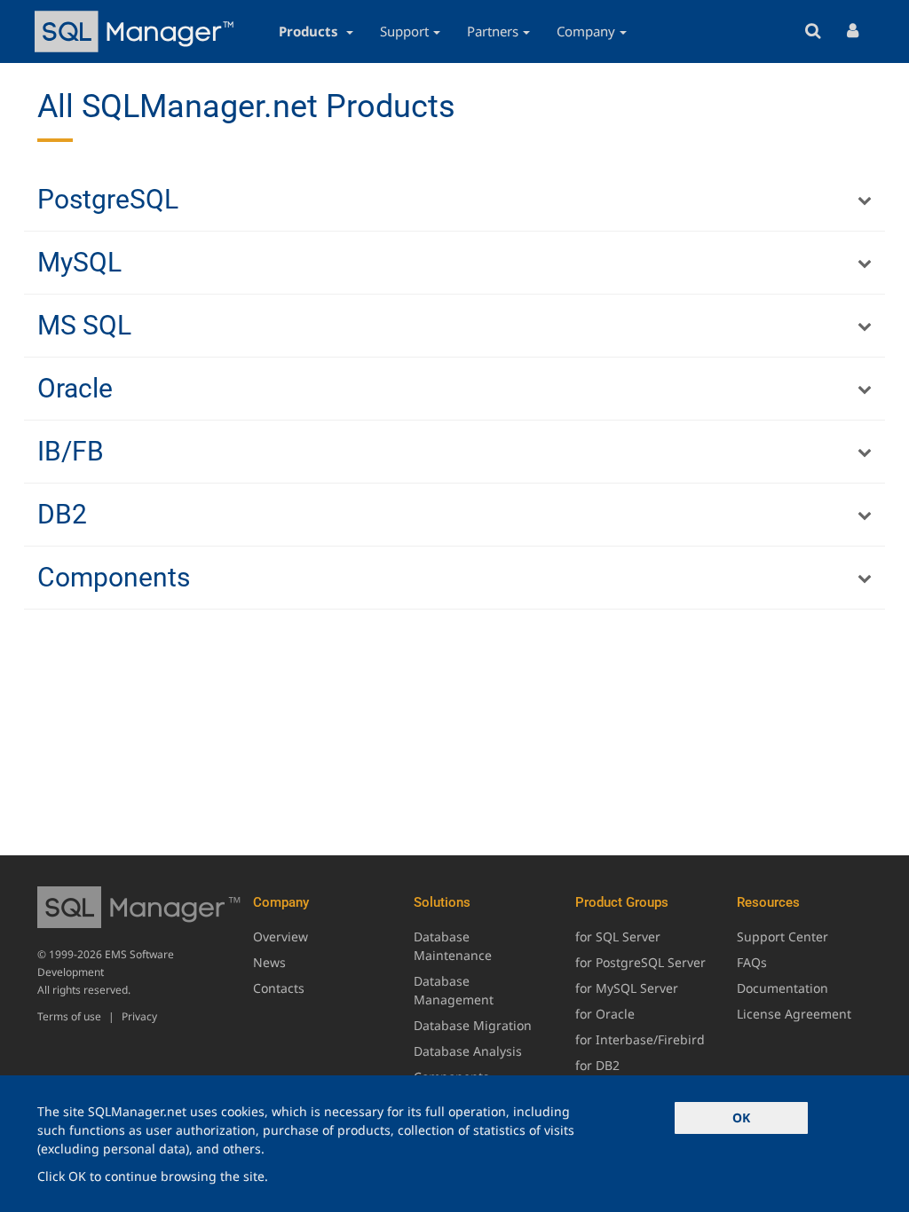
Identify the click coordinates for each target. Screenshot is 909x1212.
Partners (492, 31)
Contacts (278, 988)
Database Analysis (468, 1051)
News (269, 962)
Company (586, 31)
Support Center (782, 936)
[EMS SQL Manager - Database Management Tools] (137, 31)
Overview (280, 936)
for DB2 (597, 1065)
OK (741, 1117)
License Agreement (794, 1013)
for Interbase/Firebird (640, 1039)
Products (310, 31)
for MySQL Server (626, 988)
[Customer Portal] (853, 31)
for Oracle (605, 1013)
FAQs (752, 962)
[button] (454, 200)
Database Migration (473, 1025)
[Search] (813, 31)
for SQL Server (617, 936)
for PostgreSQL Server (640, 962)
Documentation (782, 988)
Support (404, 31)
